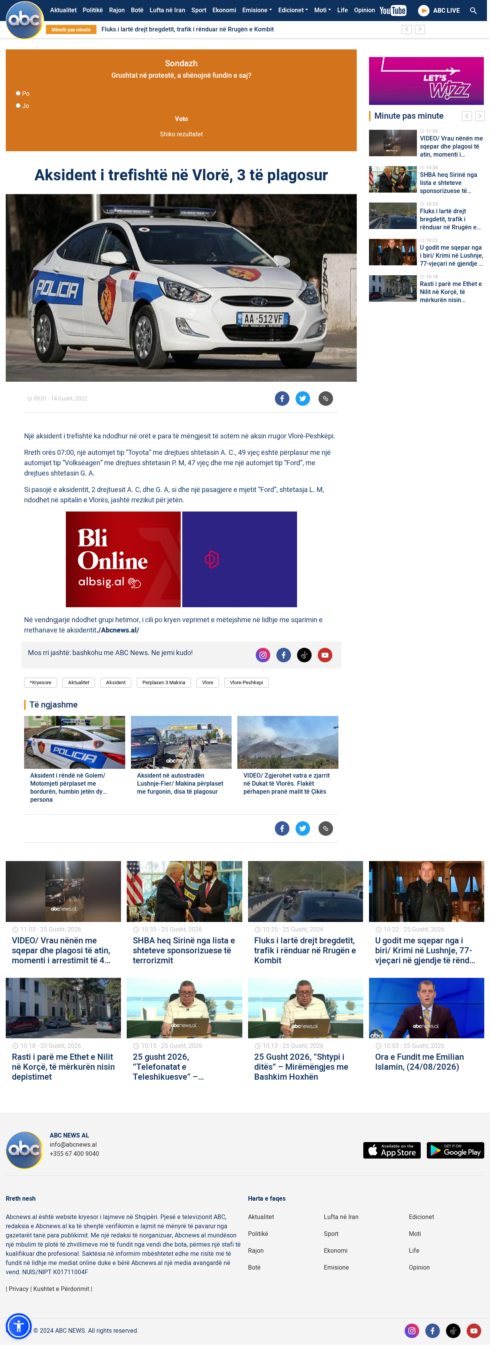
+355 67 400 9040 (74, 1154)
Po (25, 93)
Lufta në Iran (167, 10)
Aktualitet (63, 10)
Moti (320, 10)
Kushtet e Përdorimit (61, 1289)
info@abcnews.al (73, 1144)
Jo (25, 106)
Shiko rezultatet (181, 134)
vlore (207, 682)
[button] (19, 1326)
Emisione (255, 10)
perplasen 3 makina (163, 682)
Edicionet (291, 10)
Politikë (93, 10)
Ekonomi (224, 10)
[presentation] (468, 117)
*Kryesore (40, 682)
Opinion (364, 10)
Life (342, 10)
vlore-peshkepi (246, 682)
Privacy (19, 1289)
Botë (137, 10)
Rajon (117, 10)
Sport (198, 10)
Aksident (116, 682)
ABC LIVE (446, 11)
